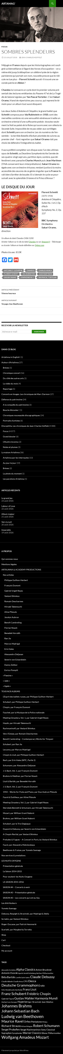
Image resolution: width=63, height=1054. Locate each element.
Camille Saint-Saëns (22, 977)
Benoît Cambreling (13, 622)
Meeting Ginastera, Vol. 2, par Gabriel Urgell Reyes (25, 802)
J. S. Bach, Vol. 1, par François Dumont (20, 770)
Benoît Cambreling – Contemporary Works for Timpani (28, 739)
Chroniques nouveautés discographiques (21, 415)
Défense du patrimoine (11, 399)
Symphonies (17, 1033)
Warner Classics (32, 1032)
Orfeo (27, 1021)
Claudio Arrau (18, 981)
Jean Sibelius (47, 1002)
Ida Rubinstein (29, 274)
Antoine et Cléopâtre (13, 270)
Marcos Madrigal (12, 643)
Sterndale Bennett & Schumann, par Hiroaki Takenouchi (28, 808)
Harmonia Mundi (46, 998)
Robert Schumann (46, 1026)
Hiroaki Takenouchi (13, 606)
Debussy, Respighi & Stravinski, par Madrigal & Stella (25, 913)
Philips (44, 1022)
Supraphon (6, 1033)
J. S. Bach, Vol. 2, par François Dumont (20, 786)
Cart (3, 940)
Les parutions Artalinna (13, 479)
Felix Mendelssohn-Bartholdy (11, 990)
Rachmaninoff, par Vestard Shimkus (19, 728)
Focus (4, 47)
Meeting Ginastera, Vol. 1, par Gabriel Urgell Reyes (25, 718)
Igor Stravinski (34, 1002)
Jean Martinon (45, 274)
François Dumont (12, 585)
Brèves (6, 367)
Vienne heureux (10, 292)
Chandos (32, 242)
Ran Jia (7, 638)
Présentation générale (13, 866)
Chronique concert (11, 373)
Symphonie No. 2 (27, 277)
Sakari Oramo (10, 277)
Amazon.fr (46, 242)
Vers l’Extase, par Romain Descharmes (20, 733)
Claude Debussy (42, 977)
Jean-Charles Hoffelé (31, 57)
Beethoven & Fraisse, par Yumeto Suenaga (22, 850)
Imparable (6, 530)
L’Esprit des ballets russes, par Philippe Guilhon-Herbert (28, 696)
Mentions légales (9, 564)
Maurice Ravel (12, 1021)
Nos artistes (8, 575)
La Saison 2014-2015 (12, 871)
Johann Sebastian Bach (20, 1011)
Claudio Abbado (7, 981)
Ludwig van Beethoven (22, 1016)
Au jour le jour (9, 463)
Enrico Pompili (11, 670)
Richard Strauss (11, 1026)
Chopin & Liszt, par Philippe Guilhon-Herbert (23, 755)
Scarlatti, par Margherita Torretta (16, 929)
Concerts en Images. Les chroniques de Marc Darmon (25, 394)
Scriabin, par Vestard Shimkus (14, 919)
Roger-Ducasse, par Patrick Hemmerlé (18, 924)
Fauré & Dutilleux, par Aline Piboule (19, 797)
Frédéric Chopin (39, 994)
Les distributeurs (9, 903)
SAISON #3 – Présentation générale (19, 892)
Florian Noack (10, 628)
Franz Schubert (14, 993)
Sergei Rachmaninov (30, 1029)
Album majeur (8, 514)
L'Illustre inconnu (10, 442)
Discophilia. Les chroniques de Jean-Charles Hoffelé (25, 426)
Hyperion (23, 1001)
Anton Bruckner (44, 969)
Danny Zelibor (11, 665)
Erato (42, 985)
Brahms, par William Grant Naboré (19, 818)
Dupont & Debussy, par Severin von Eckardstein (24, 829)
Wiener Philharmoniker (51, 1033)
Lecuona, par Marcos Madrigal (16, 749)
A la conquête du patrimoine (16, 404)
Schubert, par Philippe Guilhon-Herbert (21, 702)
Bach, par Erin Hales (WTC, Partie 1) (19, 760)
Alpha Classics (25, 969)
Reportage (7, 389)
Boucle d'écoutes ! (11, 410)
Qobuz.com (39, 245)
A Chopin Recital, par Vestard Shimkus (20, 834)
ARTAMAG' (8, 3)
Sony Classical (48, 1029)
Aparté (20, 973)
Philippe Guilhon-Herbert (16, 580)
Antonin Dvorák (9, 973)
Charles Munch (45, 270)
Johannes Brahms (16, 1005)
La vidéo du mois (10, 383)
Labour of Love (8, 506)
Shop (3, 935)
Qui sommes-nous (9, 559)
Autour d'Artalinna (10, 362)
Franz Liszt (29, 989)
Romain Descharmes (13, 601)
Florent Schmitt (11, 274)
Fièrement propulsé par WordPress (14, 1050)
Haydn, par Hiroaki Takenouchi (17, 723)
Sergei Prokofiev (10, 1029)
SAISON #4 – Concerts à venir (16, 887)
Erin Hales (9, 649)
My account (6, 950)
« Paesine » (8, 675)
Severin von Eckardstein (15, 659)
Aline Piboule (10, 612)
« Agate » (7, 686)
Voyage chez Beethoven (12, 302)
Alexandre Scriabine (8, 970)
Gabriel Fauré (7, 998)
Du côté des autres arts (13, 378)
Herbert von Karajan (9, 1002)
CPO (25, 981)
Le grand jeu (6, 498)
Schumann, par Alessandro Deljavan (19, 765)
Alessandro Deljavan (13, 654)
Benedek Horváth (12, 633)
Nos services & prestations (13, 855)
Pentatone (36, 1021)
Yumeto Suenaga (8, 908)
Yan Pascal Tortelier (47, 277)
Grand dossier (9, 436)
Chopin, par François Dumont (16, 707)
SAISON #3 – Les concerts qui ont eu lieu (21, 898)
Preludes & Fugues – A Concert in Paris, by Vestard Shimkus (30, 839)
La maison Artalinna (10, 452)
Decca (32, 981)
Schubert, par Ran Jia (12, 744)
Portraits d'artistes (11, 420)
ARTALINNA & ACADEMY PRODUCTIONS (21, 569)
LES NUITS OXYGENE (11, 860)
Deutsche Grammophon (19, 985)
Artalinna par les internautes (16, 457)
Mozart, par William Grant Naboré (18, 813)
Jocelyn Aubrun (11, 617)
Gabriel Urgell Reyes (13, 590)
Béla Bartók (8, 977)
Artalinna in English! (10, 357)
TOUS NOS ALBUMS (10, 691)
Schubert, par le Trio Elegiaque (16, 823)
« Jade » (6, 680)
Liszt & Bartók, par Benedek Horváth (19, 781)
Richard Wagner (27, 1026)
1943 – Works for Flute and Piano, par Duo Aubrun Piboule (30, 792)
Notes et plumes (10, 447)
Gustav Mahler (24, 998)
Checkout (5, 945)
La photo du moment (12, 473)
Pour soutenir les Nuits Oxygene (17, 876)
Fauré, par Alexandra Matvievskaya (19, 845)
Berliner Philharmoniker (44, 973)
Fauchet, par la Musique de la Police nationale (23, 712)
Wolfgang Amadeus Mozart (25, 1037)
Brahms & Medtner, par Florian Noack (20, 776)
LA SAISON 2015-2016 (13, 882)
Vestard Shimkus (11, 596)
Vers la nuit (6, 522)
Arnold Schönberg (29, 973)
